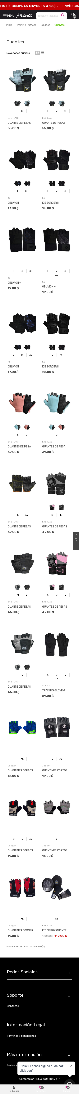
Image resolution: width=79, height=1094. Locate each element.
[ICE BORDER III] (56, 160)
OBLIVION (13, 202)
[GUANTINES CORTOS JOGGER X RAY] (22, 807)
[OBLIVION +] (22, 240)
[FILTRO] (76, 547)
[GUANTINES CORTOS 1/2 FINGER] (56, 727)
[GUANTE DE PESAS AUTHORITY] (22, 563)
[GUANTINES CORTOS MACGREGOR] (22, 727)
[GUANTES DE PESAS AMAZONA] (56, 483)
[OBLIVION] (22, 160)
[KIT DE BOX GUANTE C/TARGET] (56, 887)
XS (56, 678)
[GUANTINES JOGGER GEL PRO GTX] (22, 887)
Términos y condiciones (21, 1035)
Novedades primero (18, 53)
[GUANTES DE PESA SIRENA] (22, 403)
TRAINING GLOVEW (53, 690)
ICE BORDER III (50, 202)
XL (65, 111)
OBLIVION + (14, 282)
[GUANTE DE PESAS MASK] (22, 483)
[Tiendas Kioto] (24, 16)
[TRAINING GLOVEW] (56, 644)
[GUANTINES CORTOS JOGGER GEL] (56, 807)
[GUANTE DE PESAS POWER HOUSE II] (22, 80)
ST (56, 918)
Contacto (13, 1006)
